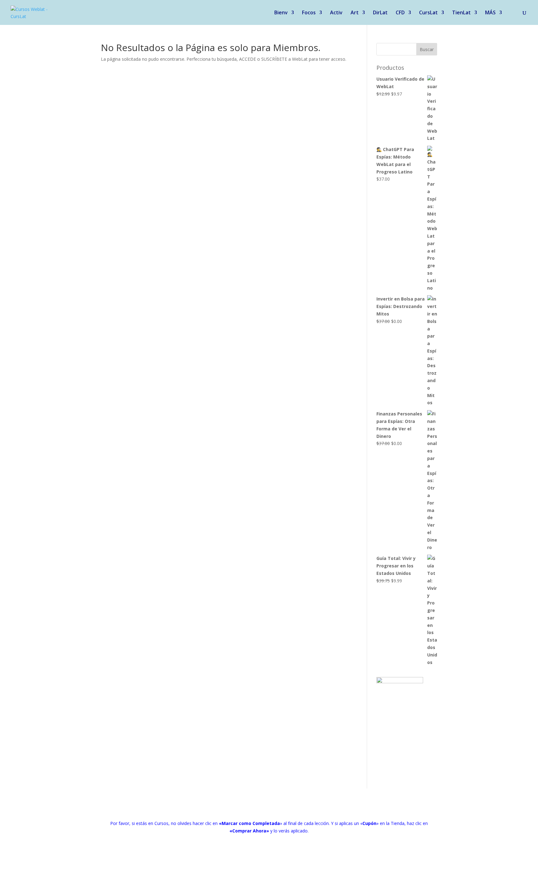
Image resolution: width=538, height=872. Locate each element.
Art (355, 13)
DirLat (380, 13)
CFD (400, 13)
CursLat (428, 13)
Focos (309, 13)
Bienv (281, 13)
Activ (336, 13)
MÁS (490, 13)
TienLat (461, 13)
